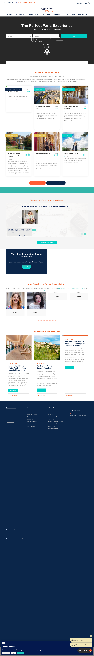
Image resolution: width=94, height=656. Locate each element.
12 (55, 320)
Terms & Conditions (53, 424)
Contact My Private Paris (54, 412)
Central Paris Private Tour (71, 153)
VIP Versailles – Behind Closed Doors (43, 154)
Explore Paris (46, 14)
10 (52, 320)
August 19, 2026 (12, 363)
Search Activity (82, 14)
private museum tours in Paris (66, 288)
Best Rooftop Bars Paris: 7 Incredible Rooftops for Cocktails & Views (75, 343)
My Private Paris (13, 395)
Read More (13, 390)
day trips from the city (79, 288)
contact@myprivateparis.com (27, 2)
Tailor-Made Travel (20, 14)
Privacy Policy (51, 426)
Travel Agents (51, 419)
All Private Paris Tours (53, 416)
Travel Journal (70, 14)
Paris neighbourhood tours (47, 290)
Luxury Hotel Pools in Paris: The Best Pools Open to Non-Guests (17, 368)
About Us (9, 14)
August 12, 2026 (69, 339)
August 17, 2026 (41, 363)
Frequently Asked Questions (55, 421)
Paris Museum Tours (34, 14)
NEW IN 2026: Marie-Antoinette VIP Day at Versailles (14, 155)
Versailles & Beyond (58, 14)
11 (53, 320)
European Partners (53, 428)
